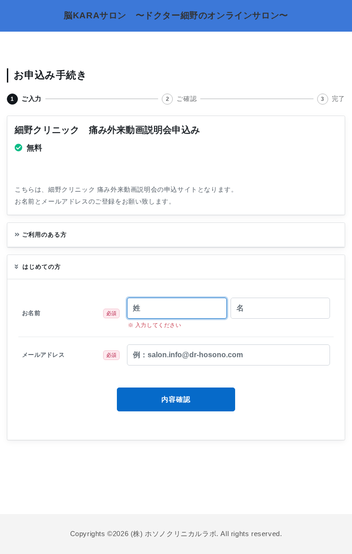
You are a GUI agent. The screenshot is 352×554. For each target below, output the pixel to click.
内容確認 (176, 399)
